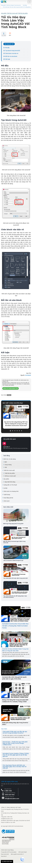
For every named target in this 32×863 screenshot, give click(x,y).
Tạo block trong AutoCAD (12, 50)
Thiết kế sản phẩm (10, 473)
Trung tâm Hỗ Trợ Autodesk (8, 852)
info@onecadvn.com (12, 798)
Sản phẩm (6, 479)
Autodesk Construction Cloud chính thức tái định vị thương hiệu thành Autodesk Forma (15, 626)
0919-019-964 (9, 795)
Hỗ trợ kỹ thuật (22, 852)
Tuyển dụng (6, 494)
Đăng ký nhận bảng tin (10, 388)
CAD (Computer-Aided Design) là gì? (13, 560)
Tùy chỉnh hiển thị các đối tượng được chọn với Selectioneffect (15, 596)
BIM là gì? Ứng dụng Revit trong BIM (13, 523)
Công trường (8, 464)
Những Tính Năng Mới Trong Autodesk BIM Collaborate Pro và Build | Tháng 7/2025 (15, 700)
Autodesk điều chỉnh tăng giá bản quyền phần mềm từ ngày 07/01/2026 (14, 678)
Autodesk (28, 375)
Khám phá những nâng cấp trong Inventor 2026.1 (15, 723)
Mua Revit (4, 856)
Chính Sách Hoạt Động (7, 850)
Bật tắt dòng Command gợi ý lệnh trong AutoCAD (14, 542)
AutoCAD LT (6, 447)
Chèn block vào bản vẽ (11, 53)
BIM (6, 462)
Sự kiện (5, 488)
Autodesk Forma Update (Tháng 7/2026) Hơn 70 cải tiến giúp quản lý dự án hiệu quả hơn (16, 755)
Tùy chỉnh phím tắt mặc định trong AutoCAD (15, 578)
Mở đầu (7, 47)
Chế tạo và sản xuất (10, 476)
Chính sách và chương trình (10, 491)
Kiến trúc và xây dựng (9, 459)
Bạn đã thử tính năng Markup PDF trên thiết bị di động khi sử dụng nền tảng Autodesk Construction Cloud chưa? (16, 423)
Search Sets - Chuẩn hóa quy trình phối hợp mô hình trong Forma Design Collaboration (15, 743)
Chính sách (6, 501)
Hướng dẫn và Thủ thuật (10, 485)
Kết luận (7, 59)
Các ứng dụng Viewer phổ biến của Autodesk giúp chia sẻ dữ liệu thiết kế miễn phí (14, 766)
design (9, 395)
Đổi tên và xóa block (11, 56)
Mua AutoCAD (5, 854)
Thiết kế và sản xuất (9, 470)
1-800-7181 (8, 791)
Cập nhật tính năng (10, 482)
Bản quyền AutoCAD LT (17, 854)
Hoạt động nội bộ (8, 497)
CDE (6, 467)
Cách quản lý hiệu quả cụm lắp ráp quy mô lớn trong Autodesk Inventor (15, 732)
